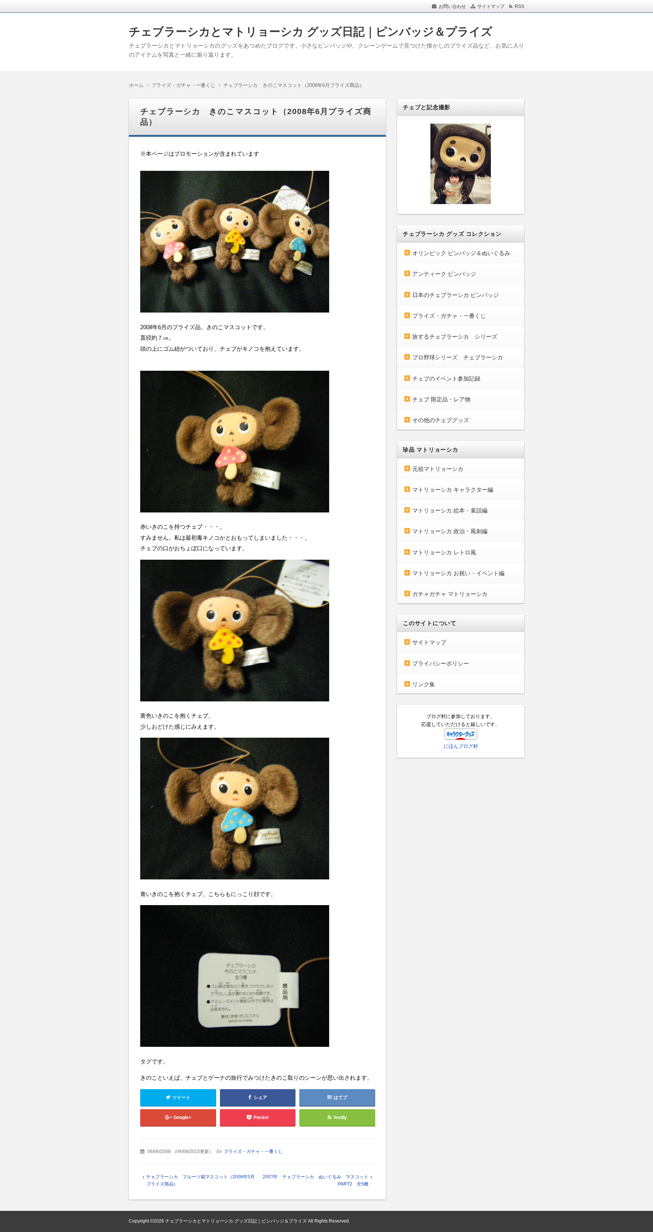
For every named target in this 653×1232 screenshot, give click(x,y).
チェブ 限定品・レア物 (441, 399)
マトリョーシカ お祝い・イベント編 (458, 573)
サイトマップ (490, 6)
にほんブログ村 (461, 746)
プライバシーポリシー (440, 663)
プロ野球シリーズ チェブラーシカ (457, 357)
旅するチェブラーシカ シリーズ (454, 336)
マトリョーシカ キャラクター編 (452, 489)
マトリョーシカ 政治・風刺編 (449, 531)
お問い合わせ (452, 6)
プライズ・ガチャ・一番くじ (253, 1151)
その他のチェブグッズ (440, 420)
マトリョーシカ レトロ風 (444, 552)
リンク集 (423, 684)
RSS (519, 6)
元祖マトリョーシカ (437, 469)
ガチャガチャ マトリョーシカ (449, 594)
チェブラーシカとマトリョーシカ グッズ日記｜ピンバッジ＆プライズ (310, 31)
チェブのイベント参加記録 (446, 378)
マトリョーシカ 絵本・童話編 (449, 510)
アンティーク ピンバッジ (444, 274)
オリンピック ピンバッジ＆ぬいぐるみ (461, 253)
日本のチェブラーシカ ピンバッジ (455, 295)
